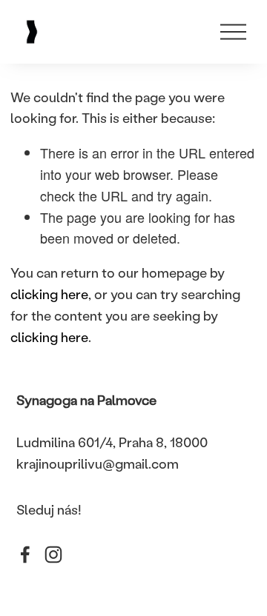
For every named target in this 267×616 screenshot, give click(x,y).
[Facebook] (25, 554)
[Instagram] (53, 554)
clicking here (49, 294)
